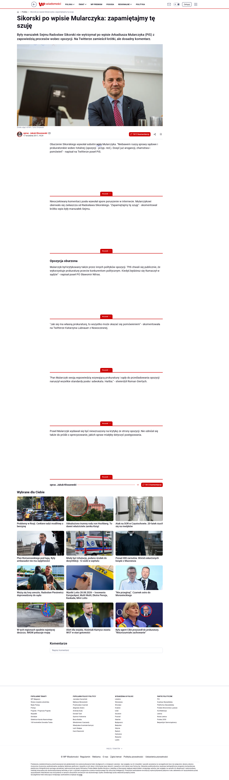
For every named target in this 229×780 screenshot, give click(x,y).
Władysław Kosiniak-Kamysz (83, 725)
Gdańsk (117, 719)
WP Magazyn (35, 699)
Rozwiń (105, 194)
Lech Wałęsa (77, 728)
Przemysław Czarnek (80, 705)
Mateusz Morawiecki (80, 702)
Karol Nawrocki (78, 731)
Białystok (118, 725)
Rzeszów (118, 737)
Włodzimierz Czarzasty (81, 722)
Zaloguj (187, 4)
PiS (158, 699)
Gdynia (117, 728)
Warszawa (119, 702)
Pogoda (110, 4)
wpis (99, 144)
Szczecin (118, 714)
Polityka (140, 4)
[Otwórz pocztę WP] (169, 4)
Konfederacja (162, 711)
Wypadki (34, 714)
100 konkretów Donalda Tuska (41, 722)
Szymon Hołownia (79, 717)
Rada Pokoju (35, 705)
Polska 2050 (161, 719)
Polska (68, 4)
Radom (117, 731)
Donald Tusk (77, 714)
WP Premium (96, 4)
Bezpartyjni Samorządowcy (167, 722)
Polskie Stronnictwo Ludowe (167, 708)
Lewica (159, 714)
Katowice (118, 734)
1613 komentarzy (141, 134)
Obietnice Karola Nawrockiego (41, 719)
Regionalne (124, 4)
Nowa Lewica (162, 717)
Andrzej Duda (78, 711)
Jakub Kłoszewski (38, 133)
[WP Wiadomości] (52, 4)
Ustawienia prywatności (156, 757)
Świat (81, 4)
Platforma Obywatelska (165, 705)
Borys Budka (77, 719)
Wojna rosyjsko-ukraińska (40, 702)
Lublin (117, 740)
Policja (33, 708)
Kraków (117, 708)
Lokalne (118, 699)
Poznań (118, 717)
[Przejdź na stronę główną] (34, 6)
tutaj (80, 775)
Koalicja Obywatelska (165, 702)
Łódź (116, 711)
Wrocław (118, 705)
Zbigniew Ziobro (78, 708)
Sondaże (34, 717)
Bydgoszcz (119, 722)
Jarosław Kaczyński (80, 699)
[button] (176, 4)
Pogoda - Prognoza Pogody (41, 711)
